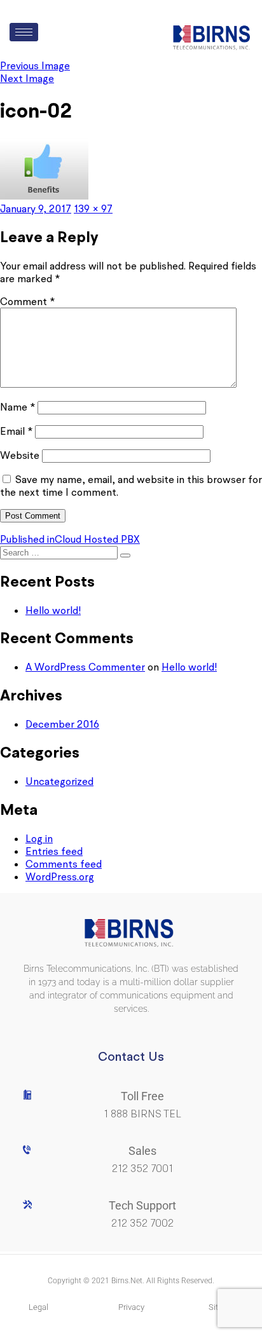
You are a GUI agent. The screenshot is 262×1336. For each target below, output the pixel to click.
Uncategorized (59, 781)
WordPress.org (59, 876)
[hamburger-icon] (24, 32)
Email (16, 431)
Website (19, 455)
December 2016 (62, 724)
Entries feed (54, 851)
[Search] (125, 555)
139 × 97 (93, 208)
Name (17, 406)
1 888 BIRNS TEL (142, 1114)
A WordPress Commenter (85, 666)
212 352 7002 (142, 1223)
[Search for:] (60, 551)
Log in (39, 838)
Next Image (27, 78)
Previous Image (35, 65)
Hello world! (53, 610)
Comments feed (63, 863)
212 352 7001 (142, 1168)
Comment (27, 301)
